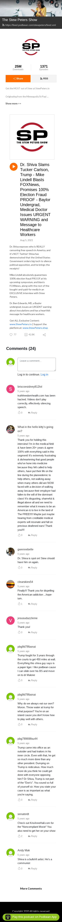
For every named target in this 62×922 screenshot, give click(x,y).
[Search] (51, 4)
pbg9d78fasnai (27, 646)
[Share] (44, 335)
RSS (45, 78)
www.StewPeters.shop (35, 327)
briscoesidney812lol (30, 386)
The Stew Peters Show (19, 20)
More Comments (31, 888)
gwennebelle (25, 549)
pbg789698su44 (28, 738)
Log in (44, 374)
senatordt (23, 814)
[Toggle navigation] (58, 5)
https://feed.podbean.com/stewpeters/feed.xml (30, 25)
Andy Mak (24, 850)
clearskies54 (25, 581)
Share (19, 78)
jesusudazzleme (28, 618)
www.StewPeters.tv (21, 324)
